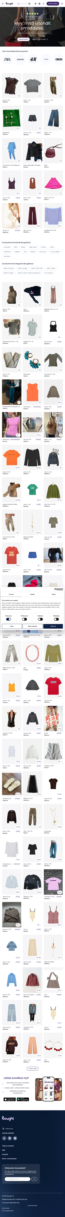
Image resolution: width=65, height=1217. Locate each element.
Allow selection (32, 626)
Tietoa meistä (8, 1146)
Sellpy (58, 994)
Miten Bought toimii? (39, 39)
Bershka (33, 252)
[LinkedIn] (9, 1138)
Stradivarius (7, 252)
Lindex (52, 247)
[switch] (24, 619)
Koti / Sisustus (49, 273)
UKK (3, 1150)
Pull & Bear (7, 256)
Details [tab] (32, 594)
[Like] (19, 96)
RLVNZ (58, 733)
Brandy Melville (14, 439)
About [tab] (54, 594)
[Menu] (39, 3)
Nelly (15, 247)
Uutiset (5, 1154)
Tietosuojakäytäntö (8, 1211)
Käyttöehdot (5, 1208)
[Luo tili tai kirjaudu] (43, 3)
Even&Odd (7, 247)
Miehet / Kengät (8, 273)
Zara (38, 132)
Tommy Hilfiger (54, 252)
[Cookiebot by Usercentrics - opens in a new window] (55, 589)
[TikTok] (15, 1138)
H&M (38, 668)
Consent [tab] (11, 594)
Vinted (37, 439)
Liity (34, 1179)
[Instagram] (4, 1138)
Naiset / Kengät (22, 268)
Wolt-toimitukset (9, 1158)
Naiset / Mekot (51, 268)
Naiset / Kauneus (9, 268)
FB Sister (43, 247)
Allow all (53, 626)
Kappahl (17, 252)
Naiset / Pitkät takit (37, 268)
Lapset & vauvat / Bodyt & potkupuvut (29, 273)
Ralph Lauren (33, 247)
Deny (11, 626)
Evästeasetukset (32, 1205)
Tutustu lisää (33, 1068)
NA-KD (16, 230)
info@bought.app (21, 1199)
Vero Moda (36, 406)
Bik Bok (23, 247)
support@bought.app (12, 1203)
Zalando (16, 864)
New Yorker (43, 252)
